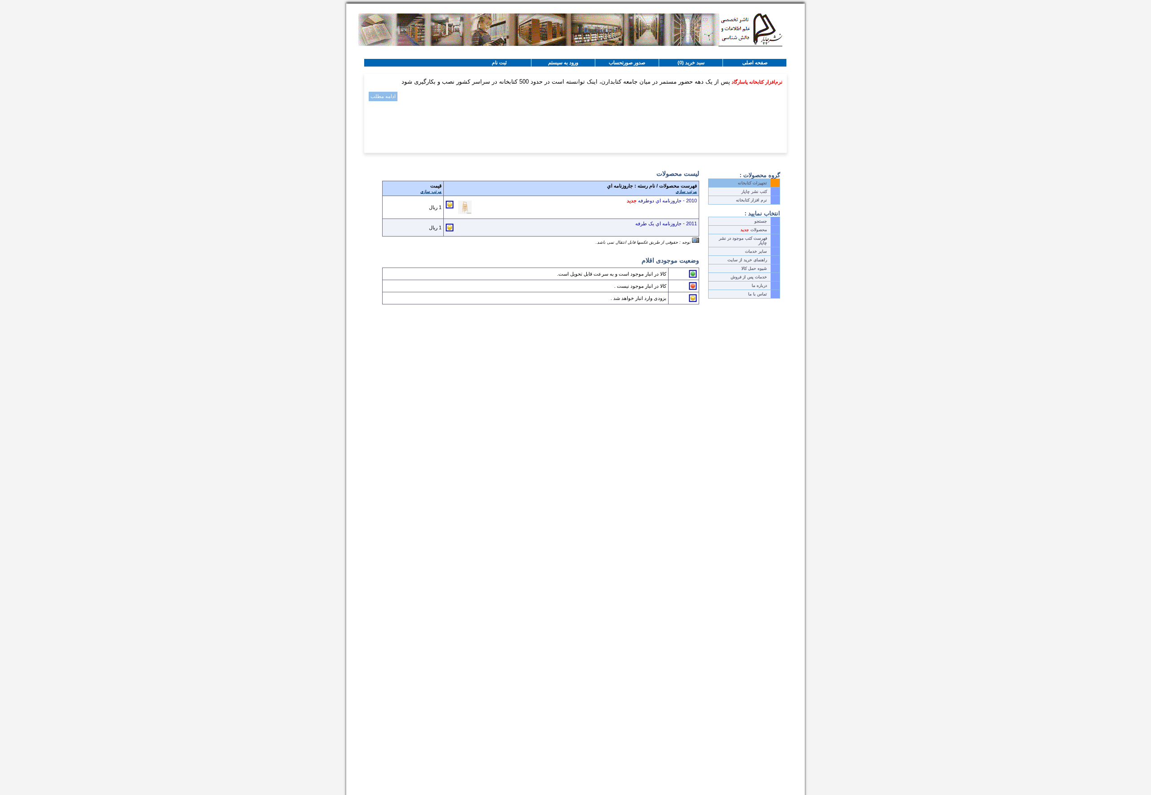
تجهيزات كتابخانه (752, 183)
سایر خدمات (756, 251)
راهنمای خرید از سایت (747, 260)
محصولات (754, 230)
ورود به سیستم (563, 62)
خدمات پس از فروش (749, 277)
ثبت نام (499, 62)
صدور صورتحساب (627, 62)
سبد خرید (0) (691, 62)
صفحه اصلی (754, 62)
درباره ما (759, 285)
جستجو (760, 221)
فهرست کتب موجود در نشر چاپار (743, 240)
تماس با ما (757, 294)
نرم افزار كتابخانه (751, 200)
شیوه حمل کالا (754, 268)
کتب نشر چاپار (754, 191)
